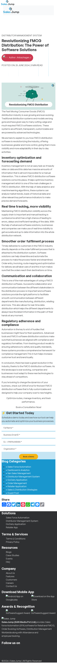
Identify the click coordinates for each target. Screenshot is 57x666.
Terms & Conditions (15, 538)
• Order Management (16, 483)
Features (10, 576)
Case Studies (12, 555)
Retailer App (12, 527)
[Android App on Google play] (18, 597)
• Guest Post (12, 493)
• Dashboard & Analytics (18, 470)
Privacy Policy (12, 542)
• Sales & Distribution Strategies (21, 489)
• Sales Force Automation (18, 466)
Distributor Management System (22, 520)
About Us (10, 573)
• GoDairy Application (16, 479)
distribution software (44, 176)
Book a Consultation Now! (28, 407)
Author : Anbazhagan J (19, 57)
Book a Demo (28, 457)
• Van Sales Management (18, 473)
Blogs (9, 552)
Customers (11, 579)
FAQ (8, 561)
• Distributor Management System (23, 476)
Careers (10, 583)
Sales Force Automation (17, 517)
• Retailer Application (16, 486)
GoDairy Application (16, 524)
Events (9, 558)
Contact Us (11, 586)
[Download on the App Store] (43, 597)
